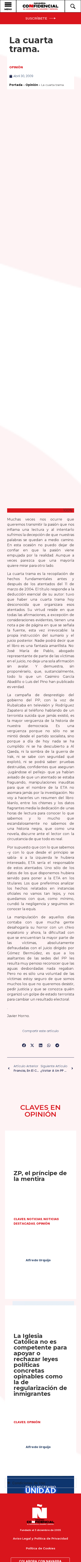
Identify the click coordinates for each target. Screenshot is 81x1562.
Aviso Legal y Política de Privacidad (40, 1538)
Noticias (34, 1219)
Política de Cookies (40, 1548)
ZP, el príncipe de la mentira (40, 1176)
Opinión (16, 67)
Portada (15, 85)
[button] (23, 1045)
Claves (19, 1219)
